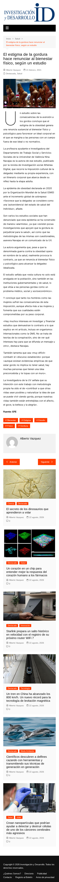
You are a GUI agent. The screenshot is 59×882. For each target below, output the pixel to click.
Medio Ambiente (27, 751)
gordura (24, 426)
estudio (41, 420)
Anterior (13, 462)
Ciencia (11, 503)
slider (19, 817)
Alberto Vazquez (13, 70)
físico (10, 426)
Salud (19, 73)
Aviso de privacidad (45, 877)
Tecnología (25, 688)
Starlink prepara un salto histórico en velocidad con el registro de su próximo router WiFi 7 (27, 635)
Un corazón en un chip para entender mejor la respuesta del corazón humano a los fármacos (26, 572)
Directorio (29, 873)
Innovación (25, 625)
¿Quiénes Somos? (12, 873)
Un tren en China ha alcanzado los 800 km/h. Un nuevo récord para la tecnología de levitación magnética (28, 697)
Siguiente (45, 462)
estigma (27, 420)
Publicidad (42, 873)
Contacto (7, 877)
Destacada (11, 73)
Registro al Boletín (23, 877)
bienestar (11, 420)
